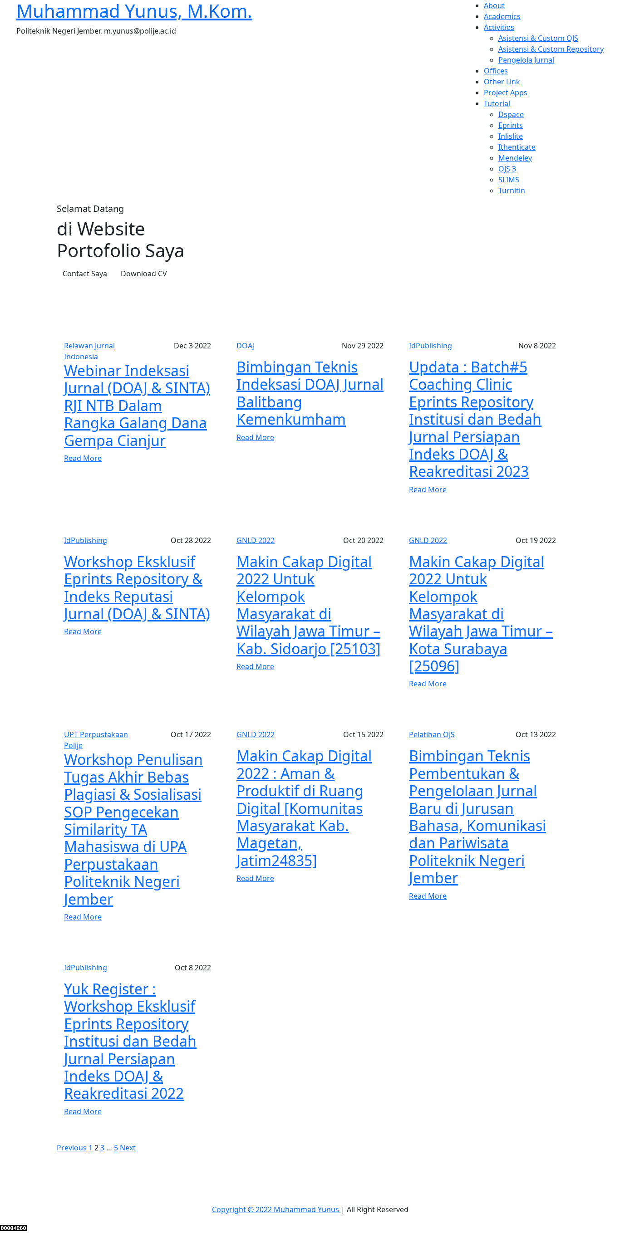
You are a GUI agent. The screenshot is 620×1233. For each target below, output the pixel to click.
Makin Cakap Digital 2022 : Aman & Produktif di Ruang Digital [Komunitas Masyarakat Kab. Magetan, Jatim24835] (304, 808)
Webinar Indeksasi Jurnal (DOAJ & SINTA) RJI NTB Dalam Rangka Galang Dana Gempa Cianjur (137, 405)
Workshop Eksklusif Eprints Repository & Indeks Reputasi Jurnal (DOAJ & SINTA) (137, 587)
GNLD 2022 (255, 540)
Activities (499, 27)
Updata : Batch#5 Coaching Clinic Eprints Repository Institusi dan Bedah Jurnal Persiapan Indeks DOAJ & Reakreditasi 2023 (475, 419)
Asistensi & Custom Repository (551, 49)
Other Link (502, 82)
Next (128, 1148)
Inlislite (510, 136)
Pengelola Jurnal (526, 60)
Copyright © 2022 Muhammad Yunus (276, 1209)
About (494, 5)
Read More (83, 458)
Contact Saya (85, 274)
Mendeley (515, 158)
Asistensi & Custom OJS (538, 38)
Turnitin (511, 191)
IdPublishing (430, 346)
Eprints (510, 125)
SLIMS (508, 180)
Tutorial (497, 103)
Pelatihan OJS (432, 734)
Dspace (511, 114)
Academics (502, 16)
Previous (72, 1148)
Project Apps (505, 93)
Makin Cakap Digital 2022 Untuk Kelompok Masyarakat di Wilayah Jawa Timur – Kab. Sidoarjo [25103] (308, 605)
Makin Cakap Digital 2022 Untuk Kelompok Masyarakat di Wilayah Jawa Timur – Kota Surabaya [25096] (481, 613)
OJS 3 (507, 169)
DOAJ (245, 346)
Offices (496, 71)
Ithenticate (517, 147)
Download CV (144, 274)
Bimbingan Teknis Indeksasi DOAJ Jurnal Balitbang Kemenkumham (310, 393)
